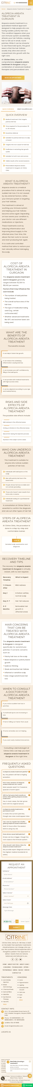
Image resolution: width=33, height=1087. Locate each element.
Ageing (21, 985)
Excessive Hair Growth (23, 989)
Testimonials (7, 970)
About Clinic (24, 964)
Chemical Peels (8, 989)
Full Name (6, 871)
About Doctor (13, 964)
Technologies (17, 967)
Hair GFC (6, 1002)
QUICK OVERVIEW (8, 109)
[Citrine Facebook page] (12, 959)
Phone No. (6, 885)
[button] (30, 2)
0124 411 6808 (15, 1023)
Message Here (7, 907)
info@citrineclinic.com (16, 1026)
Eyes (20, 995)
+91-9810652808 (19, 1020)
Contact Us (16, 973)
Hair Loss (22, 992)
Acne (21, 980)
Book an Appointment (13, 78)
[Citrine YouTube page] (20, 959)
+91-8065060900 (21, 3)
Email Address (7, 878)
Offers (26, 967)
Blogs (21, 970)
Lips (20, 997)
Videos (26, 970)
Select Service (8, 893)
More (5, 1004)
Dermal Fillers (7, 992)
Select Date (7, 900)
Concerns (7, 967)
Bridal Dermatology (7, 986)
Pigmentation (23, 982)
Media (15, 970)
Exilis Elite (6, 994)
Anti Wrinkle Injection (7, 981)
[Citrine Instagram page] (16, 959)
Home (3, 9)
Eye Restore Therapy (7, 998)
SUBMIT (16, 927)
